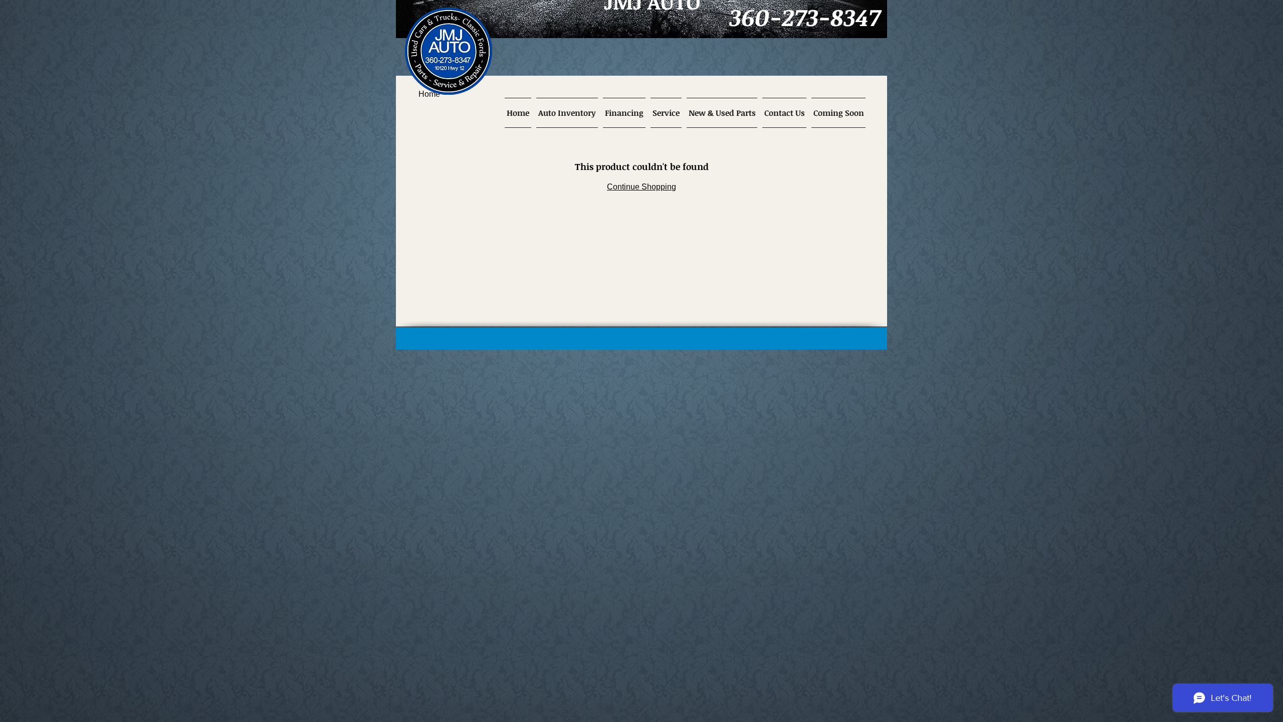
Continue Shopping (641, 187)
